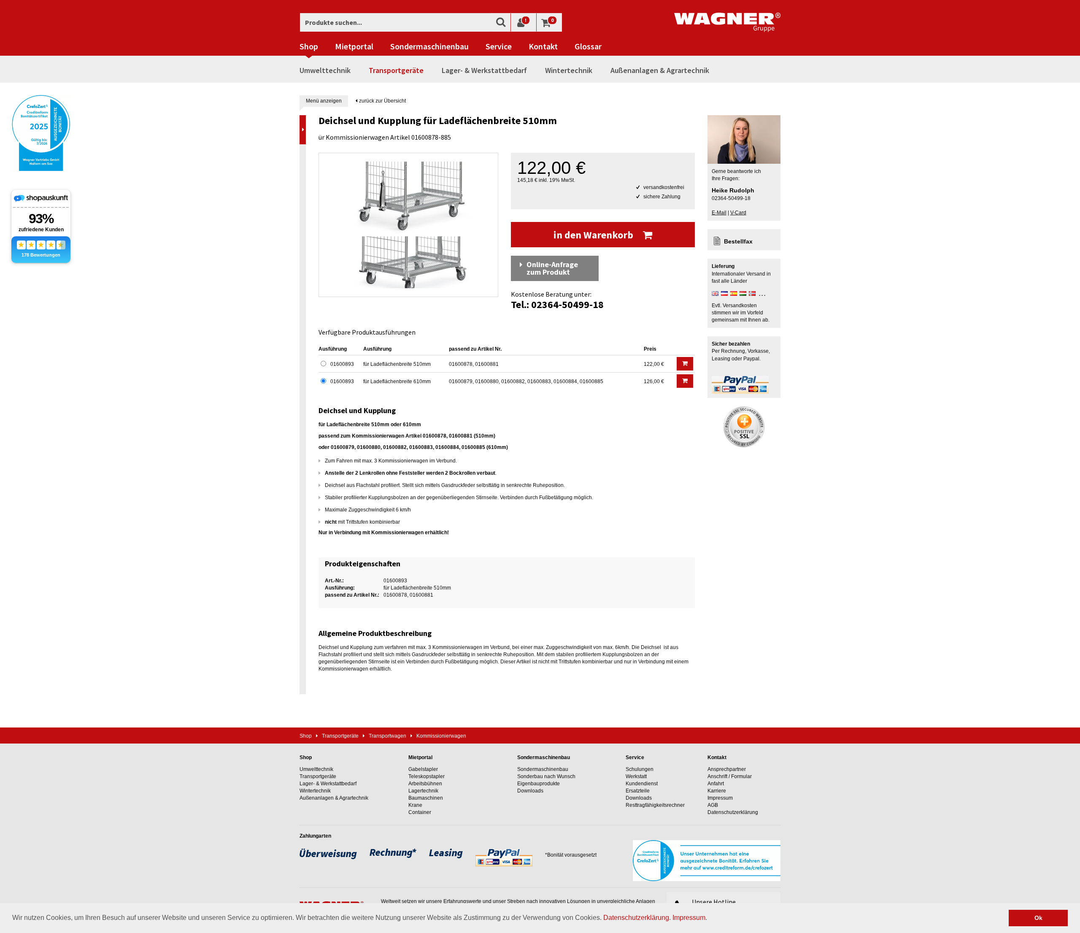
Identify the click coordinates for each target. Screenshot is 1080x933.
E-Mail (719, 213)
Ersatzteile (638, 791)
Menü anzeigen (324, 101)
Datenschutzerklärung (636, 917)
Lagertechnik (423, 791)
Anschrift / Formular (729, 776)
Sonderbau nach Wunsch (546, 776)
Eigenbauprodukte (538, 784)
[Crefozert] (40, 132)
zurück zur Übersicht (382, 101)
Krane (415, 805)
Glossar (588, 46)
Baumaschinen (425, 798)
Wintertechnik (568, 70)
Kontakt (543, 46)
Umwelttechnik (325, 70)
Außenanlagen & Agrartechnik (659, 70)
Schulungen (639, 769)
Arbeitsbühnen (425, 784)
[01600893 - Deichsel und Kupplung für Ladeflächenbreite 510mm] (408, 225)
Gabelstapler (423, 769)
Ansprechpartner (726, 769)
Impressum (688, 917)
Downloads (530, 791)
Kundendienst (642, 784)
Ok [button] (1038, 917)
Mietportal (354, 46)
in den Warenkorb (594, 234)
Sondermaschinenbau (429, 46)
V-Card (738, 213)
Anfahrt (715, 784)
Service (499, 46)
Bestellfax (738, 241)
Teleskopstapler (426, 776)
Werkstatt (636, 776)
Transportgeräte (396, 70)
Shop (309, 46)
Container (419, 812)
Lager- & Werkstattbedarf (484, 70)
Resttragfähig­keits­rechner (655, 805)
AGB (712, 805)
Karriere (716, 791)
